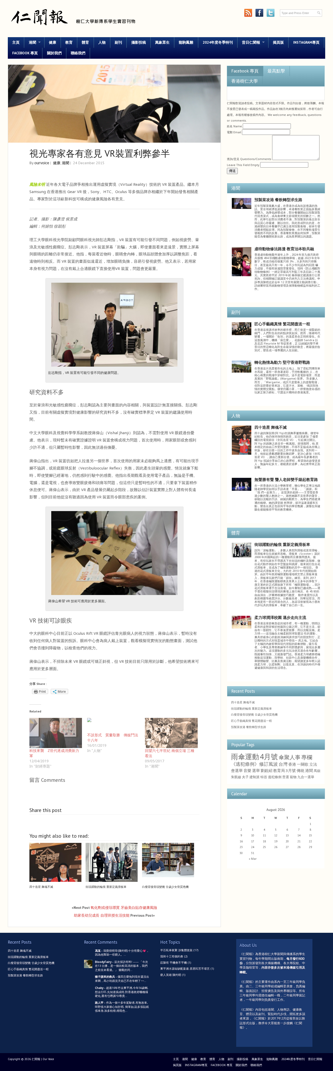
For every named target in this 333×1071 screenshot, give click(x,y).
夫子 (245, 777)
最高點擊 (276, 71)
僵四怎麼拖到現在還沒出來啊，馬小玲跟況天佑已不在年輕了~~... (122, 978)
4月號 (269, 756)
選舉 (256, 770)
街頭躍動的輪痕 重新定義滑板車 (106, 887)
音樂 (247, 770)
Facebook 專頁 (25, 53)
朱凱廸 (236, 777)
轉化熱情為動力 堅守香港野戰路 (282, 362)
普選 (285, 777)
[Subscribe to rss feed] (248, 13)
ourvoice (41, 162)
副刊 (118, 42)
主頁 (16, 42)
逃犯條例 (274, 777)
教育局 (279, 770)
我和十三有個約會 (171, 956)
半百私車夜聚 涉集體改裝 (176, 950)
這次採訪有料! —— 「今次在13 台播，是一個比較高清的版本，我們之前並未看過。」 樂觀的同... (121, 966)
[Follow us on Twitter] (270, 13)
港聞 (30, 42)
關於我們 (54, 53)
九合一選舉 (305, 777)
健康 (52, 42)
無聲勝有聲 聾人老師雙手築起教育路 (286, 479)
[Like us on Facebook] (259, 13)
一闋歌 (303, 764)
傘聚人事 (289, 757)
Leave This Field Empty (243, 165)
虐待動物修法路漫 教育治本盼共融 (284, 248)
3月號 (291, 770)
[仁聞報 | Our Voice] (73, 28)
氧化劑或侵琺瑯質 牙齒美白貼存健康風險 (124, 907)
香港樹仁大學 (244, 81)
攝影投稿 (138, 42)
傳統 (300, 770)
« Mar (253, 859)
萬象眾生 (162, 42)
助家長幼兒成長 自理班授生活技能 (102, 915)
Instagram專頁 (306, 42)
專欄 (306, 757)
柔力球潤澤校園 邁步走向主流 (280, 617)
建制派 (254, 777)
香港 (292, 764)
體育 (85, 42)
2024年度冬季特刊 (218, 42)
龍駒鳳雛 (186, 42)
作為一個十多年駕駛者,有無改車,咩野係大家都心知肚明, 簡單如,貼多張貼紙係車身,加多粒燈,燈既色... (122, 1007)
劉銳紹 (266, 770)
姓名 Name (234, 126)
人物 (102, 42)
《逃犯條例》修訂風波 (254, 764)
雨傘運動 (245, 756)
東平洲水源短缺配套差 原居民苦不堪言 (185, 968)
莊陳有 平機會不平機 (173, 962)
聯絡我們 (78, 53)
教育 (69, 42)
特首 (263, 777)
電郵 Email (234, 132)
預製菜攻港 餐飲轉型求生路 (278, 199)
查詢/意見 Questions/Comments (249, 159)
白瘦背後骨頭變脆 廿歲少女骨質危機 (165, 887)
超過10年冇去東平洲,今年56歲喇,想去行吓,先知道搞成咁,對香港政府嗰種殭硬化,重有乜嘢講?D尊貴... (121, 992)
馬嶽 (317, 770)
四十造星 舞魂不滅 (41, 887)
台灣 (283, 764)
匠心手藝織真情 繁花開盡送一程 (282, 323)
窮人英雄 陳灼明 (170, 975)
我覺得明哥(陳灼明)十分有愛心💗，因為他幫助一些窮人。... (122, 952)
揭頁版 (278, 42)
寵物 (293, 777)
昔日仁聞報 (249, 42)
